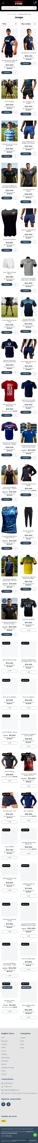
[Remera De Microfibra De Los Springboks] (34, 412)
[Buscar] (34, 8)
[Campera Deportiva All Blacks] (34, 494)
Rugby (22, 1047)
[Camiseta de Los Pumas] (34, 63)
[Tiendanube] (6, 1136)
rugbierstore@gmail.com (11, 1090)
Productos (4, 1041)
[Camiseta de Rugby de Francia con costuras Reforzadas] (15, 455)
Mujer (22, 1041)
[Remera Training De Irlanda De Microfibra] (15, 372)
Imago (14, 14)
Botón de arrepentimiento (9, 1133)
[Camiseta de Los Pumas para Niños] (15, 156)
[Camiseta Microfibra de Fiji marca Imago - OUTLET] (15, 634)
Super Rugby (5, 1057)
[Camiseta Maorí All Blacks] (34, 201)
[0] (34, 3)
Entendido (33, 1140)
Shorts (3, 1071)
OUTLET (3, 1074)
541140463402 (8, 1083)
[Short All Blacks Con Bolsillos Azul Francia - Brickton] (34, 153)
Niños (22, 1044)
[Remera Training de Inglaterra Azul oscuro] (34, 331)
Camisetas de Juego (7, 1067)
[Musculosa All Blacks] (15, 250)
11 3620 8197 (8, 1086)
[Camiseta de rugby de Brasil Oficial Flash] (34, 589)
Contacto (4, 1044)
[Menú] (3, 3)
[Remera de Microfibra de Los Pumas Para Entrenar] (15, 72)
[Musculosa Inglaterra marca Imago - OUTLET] (15, 591)
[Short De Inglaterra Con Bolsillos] (34, 242)
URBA (3, 1047)
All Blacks (4, 1054)
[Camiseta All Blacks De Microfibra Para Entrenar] (15, 198)
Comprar (7, 72)
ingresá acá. (30, 1131)
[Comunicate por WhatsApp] (35, 1135)
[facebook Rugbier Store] (9, 1104)
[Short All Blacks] (15, 112)
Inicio (8, 14)
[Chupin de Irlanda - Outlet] (34, 543)
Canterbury (4, 1061)
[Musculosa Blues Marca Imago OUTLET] (15, 548)
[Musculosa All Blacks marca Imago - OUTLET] (15, 499)
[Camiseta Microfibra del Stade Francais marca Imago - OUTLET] (34, 457)
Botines (3, 1064)
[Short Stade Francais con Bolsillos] (34, 373)
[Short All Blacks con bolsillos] (34, 114)
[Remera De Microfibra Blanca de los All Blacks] (34, 290)
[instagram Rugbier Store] (3, 1104)
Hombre (23, 1037)
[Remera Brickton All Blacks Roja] (15, 415)
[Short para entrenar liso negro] (15, 332)
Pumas (3, 1051)
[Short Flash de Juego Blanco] (15, 284)
